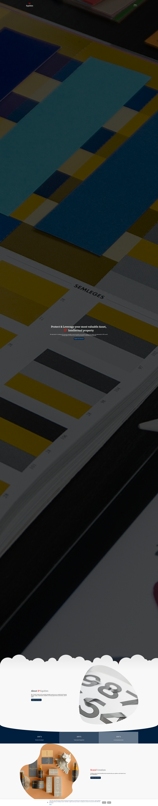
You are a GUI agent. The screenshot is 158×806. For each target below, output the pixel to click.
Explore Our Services (79, 338)
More (50, 804)
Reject (109, 802)
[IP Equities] (29, 8)
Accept (104, 802)
